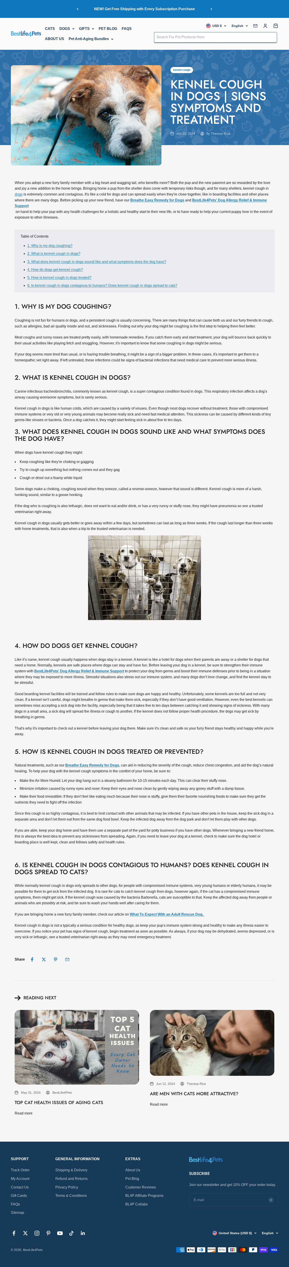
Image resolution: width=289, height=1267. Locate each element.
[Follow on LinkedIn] (83, 1233)
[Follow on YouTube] (60, 1233)
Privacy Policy (66, 1187)
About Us (132, 1170)
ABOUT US (54, 39)
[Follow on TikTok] (71, 1233)
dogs (19, 194)
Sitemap (17, 1213)
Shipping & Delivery (71, 1170)
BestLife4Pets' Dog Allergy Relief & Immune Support (79, 671)
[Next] (211, 9)
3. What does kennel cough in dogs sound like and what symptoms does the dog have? (96, 262)
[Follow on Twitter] (25, 1233)
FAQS (127, 29)
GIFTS (84, 29)
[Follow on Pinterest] (48, 1233)
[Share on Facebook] (32, 959)
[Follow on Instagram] (37, 1233)
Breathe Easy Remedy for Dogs (157, 200)
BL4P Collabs (136, 1204)
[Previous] (77, 9)
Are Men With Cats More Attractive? (194, 1093)
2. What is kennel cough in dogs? (53, 253)
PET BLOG (108, 29)
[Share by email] (67, 959)
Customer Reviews (140, 1187)
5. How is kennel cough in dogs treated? (59, 277)
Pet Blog (132, 1179)
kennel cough (181, 70)
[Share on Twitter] (43, 959)
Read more (24, 1113)
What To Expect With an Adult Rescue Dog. (167, 914)
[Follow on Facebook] (14, 1233)
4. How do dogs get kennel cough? (55, 270)
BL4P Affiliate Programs (144, 1196)
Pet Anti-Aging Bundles (89, 39)
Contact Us (20, 1187)
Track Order (20, 1170)
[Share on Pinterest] (55, 959)
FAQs (15, 1204)
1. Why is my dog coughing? (49, 246)
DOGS (64, 29)
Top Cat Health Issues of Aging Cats (59, 1102)
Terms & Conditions (71, 1196)
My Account (20, 1179)
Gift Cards (19, 1196)
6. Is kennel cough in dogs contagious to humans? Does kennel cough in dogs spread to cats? (102, 285)
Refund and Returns (71, 1179)
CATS (50, 29)
